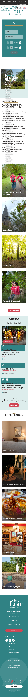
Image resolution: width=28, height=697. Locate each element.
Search (14, 52)
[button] (24, 8)
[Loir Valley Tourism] (16, 10)
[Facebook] (6, 640)
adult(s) (16, 42)
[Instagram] (13, 640)
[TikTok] (10, 640)
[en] (24, 8)
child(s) (16, 47)
